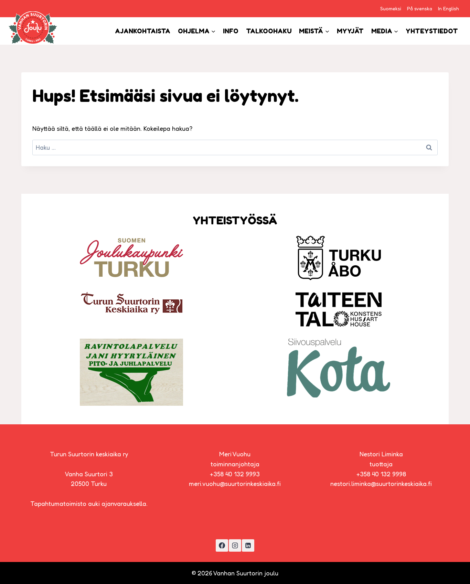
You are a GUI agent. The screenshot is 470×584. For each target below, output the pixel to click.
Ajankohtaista (142, 31)
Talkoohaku (269, 31)
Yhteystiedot (432, 31)
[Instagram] (235, 545)
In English (448, 8)
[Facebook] (222, 545)
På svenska (419, 8)
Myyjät (350, 31)
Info (230, 31)
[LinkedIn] (248, 545)
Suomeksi (390, 8)
